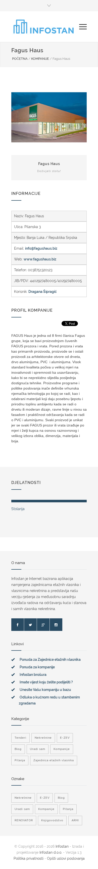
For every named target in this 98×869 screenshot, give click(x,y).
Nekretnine (43, 737)
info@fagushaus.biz (41, 248)
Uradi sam (37, 749)
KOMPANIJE (40, 59)
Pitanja (20, 760)
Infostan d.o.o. (50, 852)
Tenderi (20, 737)
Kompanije (62, 749)
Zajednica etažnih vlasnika (53, 760)
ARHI (75, 820)
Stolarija (18, 509)
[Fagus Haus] (49, 117)
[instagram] (56, 624)
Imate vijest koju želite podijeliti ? (46, 682)
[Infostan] (45, 26)
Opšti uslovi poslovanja (66, 858)
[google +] (43, 624)
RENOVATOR (24, 820)
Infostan (62, 846)
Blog (18, 749)
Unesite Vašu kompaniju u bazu (45, 690)
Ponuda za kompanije (37, 667)
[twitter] (30, 624)
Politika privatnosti (29, 858)
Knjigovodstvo (52, 820)
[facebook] (17, 624)
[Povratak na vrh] (89, 860)
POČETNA (20, 59)
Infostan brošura (33, 675)
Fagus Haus (49, 164)
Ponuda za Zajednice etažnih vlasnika (50, 660)
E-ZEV (65, 737)
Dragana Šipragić (42, 292)
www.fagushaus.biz (40, 259)
